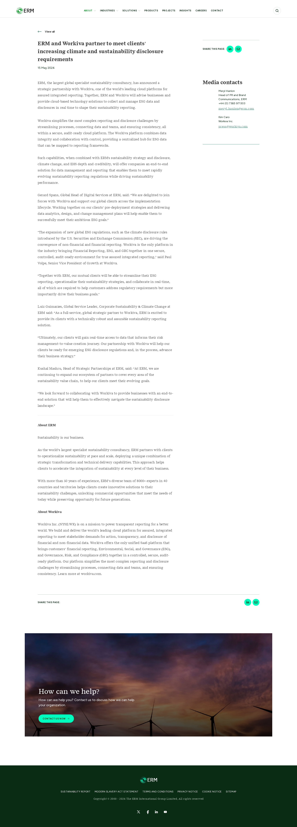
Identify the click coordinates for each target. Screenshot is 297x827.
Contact (217, 10)
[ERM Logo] (25, 10)
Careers (201, 10)
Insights (185, 10)
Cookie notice (212, 791)
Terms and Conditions (157, 791)
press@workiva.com (233, 126)
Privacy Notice (188, 791)
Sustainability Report (76, 791)
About (88, 10)
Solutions (129, 10)
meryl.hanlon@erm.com (236, 108)
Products (151, 10)
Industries (107, 10)
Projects (168, 10)
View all (49, 31)
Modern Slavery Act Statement (117, 791)
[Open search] (277, 10)
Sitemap (231, 791)
